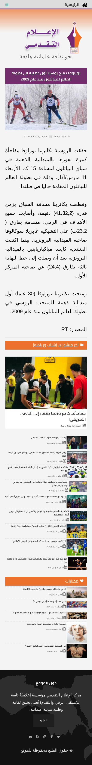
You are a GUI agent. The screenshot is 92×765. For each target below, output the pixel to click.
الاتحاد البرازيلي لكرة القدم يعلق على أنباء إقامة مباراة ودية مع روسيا (37, 468)
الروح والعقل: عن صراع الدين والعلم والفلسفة (44, 589)
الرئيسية (72, 4)
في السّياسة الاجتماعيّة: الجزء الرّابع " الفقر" (45, 646)
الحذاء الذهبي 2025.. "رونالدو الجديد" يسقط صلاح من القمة (38, 526)
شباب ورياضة (60, 136)
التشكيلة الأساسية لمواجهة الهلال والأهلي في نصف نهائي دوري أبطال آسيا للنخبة (39, 513)
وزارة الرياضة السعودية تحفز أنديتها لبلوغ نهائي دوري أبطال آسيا (35, 496)
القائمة (7, 4)
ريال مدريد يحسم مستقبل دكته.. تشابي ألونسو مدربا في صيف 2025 (37, 454)
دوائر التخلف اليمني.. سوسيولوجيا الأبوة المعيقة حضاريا (39, 612)
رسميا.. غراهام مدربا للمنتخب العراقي (48, 437)
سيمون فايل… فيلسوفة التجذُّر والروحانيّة (46, 624)
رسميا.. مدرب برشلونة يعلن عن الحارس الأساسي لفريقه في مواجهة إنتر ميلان (40, 483)
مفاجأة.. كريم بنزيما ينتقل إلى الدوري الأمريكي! (53, 416)
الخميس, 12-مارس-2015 (35, 136)
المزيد (43, 720)
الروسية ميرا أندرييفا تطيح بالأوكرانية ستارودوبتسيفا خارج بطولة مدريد (37, 560)
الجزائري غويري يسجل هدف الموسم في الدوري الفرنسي (39, 541)
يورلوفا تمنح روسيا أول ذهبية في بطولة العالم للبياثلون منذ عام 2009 (46, 76)
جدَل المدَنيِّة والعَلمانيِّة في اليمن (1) (49, 601)
